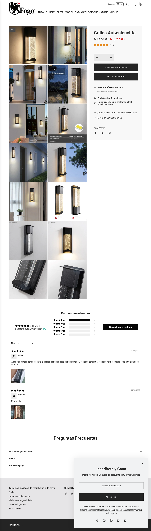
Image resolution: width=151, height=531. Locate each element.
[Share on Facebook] (95, 133)
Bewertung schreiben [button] (120, 327)
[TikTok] (125, 520)
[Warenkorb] (140, 4)
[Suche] (134, 4)
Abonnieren (111, 497)
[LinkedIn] (118, 520)
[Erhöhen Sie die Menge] (111, 57)
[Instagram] (72, 494)
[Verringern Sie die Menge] (97, 57)
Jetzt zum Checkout (116, 76)
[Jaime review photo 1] (18, 376)
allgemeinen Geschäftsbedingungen (96, 510)
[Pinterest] (111, 520)
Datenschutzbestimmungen (129, 510)
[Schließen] (142, 463)
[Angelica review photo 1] (18, 412)
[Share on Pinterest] (109, 133)
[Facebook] (66, 494)
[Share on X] (102, 133)
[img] (17, 351)
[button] (59, 320)
